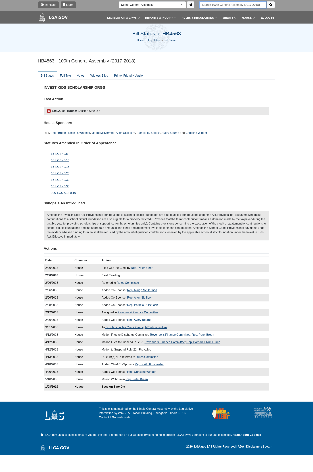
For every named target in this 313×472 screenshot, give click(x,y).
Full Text (65, 75)
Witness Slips (99, 75)
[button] (121, 18)
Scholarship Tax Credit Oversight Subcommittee (136, 327)
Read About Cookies (247, 434)
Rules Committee (128, 282)
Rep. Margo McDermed (142, 290)
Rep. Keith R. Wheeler (149, 364)
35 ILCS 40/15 (60, 166)
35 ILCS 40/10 (60, 160)
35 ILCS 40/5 (59, 153)
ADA (241, 446)
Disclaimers (254, 446)
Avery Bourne (170, 132)
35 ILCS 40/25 (60, 173)
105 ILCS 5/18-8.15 (63, 192)
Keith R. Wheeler (79, 132)
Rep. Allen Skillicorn (140, 297)
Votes (80, 75)
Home (140, 40)
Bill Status (47, 75)
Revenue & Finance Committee (138, 312)
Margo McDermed (102, 132)
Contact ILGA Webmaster (115, 417)
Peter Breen (58, 132)
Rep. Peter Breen (142, 267)
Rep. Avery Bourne (139, 319)
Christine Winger (196, 132)
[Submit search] (271, 4)
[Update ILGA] (190, 4)
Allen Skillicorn (125, 132)
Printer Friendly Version (129, 75)
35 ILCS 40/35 (60, 186)
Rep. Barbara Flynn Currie (203, 342)
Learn (268, 446)
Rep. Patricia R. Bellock (142, 305)
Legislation (154, 40)
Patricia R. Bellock (148, 132)
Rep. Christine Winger (141, 371)
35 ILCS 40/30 (60, 179)
